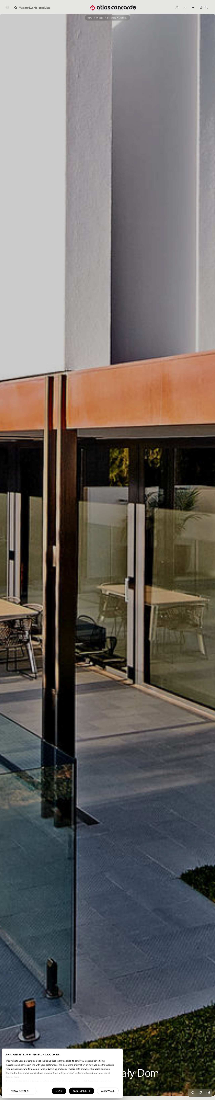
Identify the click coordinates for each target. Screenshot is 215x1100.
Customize (80, 1091)
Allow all (107, 1091)
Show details (20, 1091)
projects (100, 18)
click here (87, 1081)
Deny (59, 1091)
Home (90, 18)
